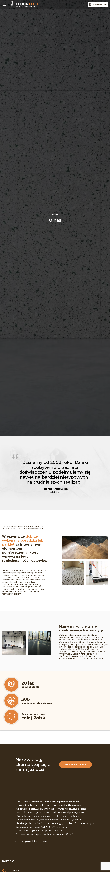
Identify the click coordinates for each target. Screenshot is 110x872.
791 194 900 (59, 830)
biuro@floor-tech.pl (36, 830)
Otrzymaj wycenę (100, 4)
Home (55, 214)
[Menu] (4, 4)
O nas (69, 834)
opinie (44, 841)
